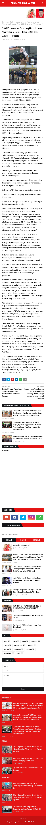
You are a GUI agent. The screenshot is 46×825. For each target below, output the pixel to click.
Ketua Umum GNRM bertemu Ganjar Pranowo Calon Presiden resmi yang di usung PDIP (28, 759)
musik (19, 653)
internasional (8, 653)
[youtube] (6, 517)
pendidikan (19, 649)
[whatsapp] (39, 517)
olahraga (7, 649)
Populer (9, 540)
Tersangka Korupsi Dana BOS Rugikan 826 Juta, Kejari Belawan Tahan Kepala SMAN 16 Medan (27, 591)
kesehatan (35, 641)
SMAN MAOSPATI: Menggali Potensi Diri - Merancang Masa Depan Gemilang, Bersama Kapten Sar (28, 785)
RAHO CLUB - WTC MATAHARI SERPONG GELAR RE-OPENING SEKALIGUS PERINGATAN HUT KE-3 (27, 607)
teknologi (30, 649)
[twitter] (23, 517)
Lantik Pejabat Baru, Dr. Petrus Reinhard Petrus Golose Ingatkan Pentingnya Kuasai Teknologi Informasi (27, 580)
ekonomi (31, 645)
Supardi (6, 39)
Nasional (7, 645)
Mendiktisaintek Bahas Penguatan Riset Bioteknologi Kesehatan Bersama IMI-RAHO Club (27, 807)
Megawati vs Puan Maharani (21, 545)
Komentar (36, 540)
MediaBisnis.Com (34, 822)
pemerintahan (19, 645)
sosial (25, 641)
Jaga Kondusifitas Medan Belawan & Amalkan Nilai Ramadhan (27, 769)
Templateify (16, 822)
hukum (16, 641)
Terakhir (23, 540)
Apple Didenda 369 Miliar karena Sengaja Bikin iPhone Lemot (27, 626)
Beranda (5, 22)
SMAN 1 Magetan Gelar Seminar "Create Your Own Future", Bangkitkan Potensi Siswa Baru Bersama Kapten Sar (27, 748)
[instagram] (31, 517)
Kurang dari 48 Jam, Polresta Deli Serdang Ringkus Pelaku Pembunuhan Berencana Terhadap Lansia (28, 437)
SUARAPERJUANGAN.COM (23, 3)
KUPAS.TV (23, 818)
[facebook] (14, 517)
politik (7, 641)
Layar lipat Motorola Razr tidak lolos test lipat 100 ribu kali (28, 616)
